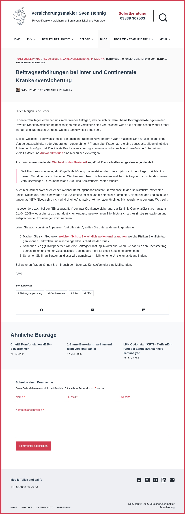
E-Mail (73, 396)
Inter (74, 293)
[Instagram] (155, 480)
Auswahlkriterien (51, 153)
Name (20, 396)
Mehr (163, 39)
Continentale (56, 293)
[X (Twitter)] (92, 310)
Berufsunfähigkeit (56, 39)
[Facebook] (41, 310)
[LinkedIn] (143, 310)
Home (16, 39)
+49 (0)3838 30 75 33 (24, 486)
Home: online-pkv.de (28, 59)
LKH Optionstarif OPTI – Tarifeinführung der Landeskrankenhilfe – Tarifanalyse (147, 349)
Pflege (85, 39)
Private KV (97, 59)
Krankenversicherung (74, 59)
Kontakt (26, 507)
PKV (29, 39)
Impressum (63, 507)
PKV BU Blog (50, 59)
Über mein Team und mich (132, 39)
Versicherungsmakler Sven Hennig (68, 13)
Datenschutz (44, 507)
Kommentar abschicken (33, 445)
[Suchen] (163, 17)
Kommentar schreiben (30, 409)
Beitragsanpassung (30, 293)
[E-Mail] (172, 480)
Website (125, 396)
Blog (103, 39)
